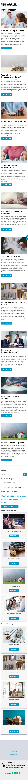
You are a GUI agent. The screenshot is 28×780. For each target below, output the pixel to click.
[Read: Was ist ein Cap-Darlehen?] (14, 19)
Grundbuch (4, 499)
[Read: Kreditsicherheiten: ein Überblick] (14, 200)
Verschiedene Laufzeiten (12, 502)
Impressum (14, 745)
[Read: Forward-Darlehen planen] (14, 431)
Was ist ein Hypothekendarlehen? (11, 76)
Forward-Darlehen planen (12, 443)
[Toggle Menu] (26, 4)
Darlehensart (21, 496)
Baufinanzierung (9, 496)
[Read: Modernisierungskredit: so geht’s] (14, 291)
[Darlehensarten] (6, 485)
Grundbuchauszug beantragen (14, 613)
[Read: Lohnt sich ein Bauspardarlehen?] (14, 339)
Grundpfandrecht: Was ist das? (14, 727)
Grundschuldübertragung (14, 699)
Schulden (4, 502)
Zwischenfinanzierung (11, 256)
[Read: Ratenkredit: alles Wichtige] (14, 110)
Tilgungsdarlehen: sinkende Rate (9, 166)
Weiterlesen (7, 48)
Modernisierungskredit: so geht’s (14, 672)
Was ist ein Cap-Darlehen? (13, 31)
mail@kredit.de (14, 751)
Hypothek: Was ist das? (14, 644)
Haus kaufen (13, 500)
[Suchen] (25, 474)
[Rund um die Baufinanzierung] (9, 482)
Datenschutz (14, 747)
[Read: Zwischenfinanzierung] (14, 245)
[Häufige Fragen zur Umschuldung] (11, 487)
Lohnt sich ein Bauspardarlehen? (9, 351)
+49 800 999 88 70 (14, 754)
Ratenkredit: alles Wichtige (13, 121)
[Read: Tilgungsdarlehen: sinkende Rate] (14, 154)
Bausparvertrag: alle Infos (14, 558)
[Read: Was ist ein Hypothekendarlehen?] (14, 63)
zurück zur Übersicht (10, 506)
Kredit (20, 499)
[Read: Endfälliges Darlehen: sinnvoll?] (14, 385)
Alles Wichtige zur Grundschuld (14, 531)
